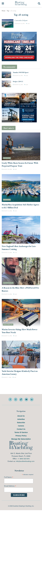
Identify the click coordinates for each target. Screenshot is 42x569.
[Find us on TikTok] (21, 399)
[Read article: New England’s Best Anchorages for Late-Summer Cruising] (21, 230)
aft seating (13, 11)
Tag (8, 11)
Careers (21, 426)
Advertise (21, 419)
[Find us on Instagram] (16, 399)
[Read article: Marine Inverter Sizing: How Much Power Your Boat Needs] (21, 313)
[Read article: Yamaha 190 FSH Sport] (6, 74)
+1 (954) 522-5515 (23, 459)
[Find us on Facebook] (10, 399)
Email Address (10, 486)
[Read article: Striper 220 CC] (6, 83)
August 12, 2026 (7, 252)
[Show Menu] (3, 3)
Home (3, 11)
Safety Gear (8, 283)
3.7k (15, 252)
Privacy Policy (21, 436)
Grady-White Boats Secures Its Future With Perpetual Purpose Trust (20, 164)
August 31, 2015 (20, 23)
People (6, 366)
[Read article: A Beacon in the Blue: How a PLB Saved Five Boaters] (21, 271)
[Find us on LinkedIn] (32, 399)
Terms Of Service (21, 432)
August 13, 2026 (7, 211)
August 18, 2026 (7, 169)
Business (7, 158)
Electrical (8, 324)
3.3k (15, 169)
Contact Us (21, 429)
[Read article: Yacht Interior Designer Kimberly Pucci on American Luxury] (21, 354)
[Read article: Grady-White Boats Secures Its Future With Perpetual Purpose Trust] (21, 146)
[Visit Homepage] (21, 3)
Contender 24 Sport (21, 20)
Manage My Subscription (21, 439)
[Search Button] (39, 3)
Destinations (9, 241)
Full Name (8, 477)
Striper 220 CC (18, 81)
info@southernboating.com (25, 461)
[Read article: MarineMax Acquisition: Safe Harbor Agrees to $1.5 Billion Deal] (21, 188)
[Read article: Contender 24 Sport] (7, 23)
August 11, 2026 (7, 336)
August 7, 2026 (7, 377)
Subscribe (21, 422)
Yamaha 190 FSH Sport (20, 72)
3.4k (28, 23)
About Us (21, 416)
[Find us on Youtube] (26, 399)
